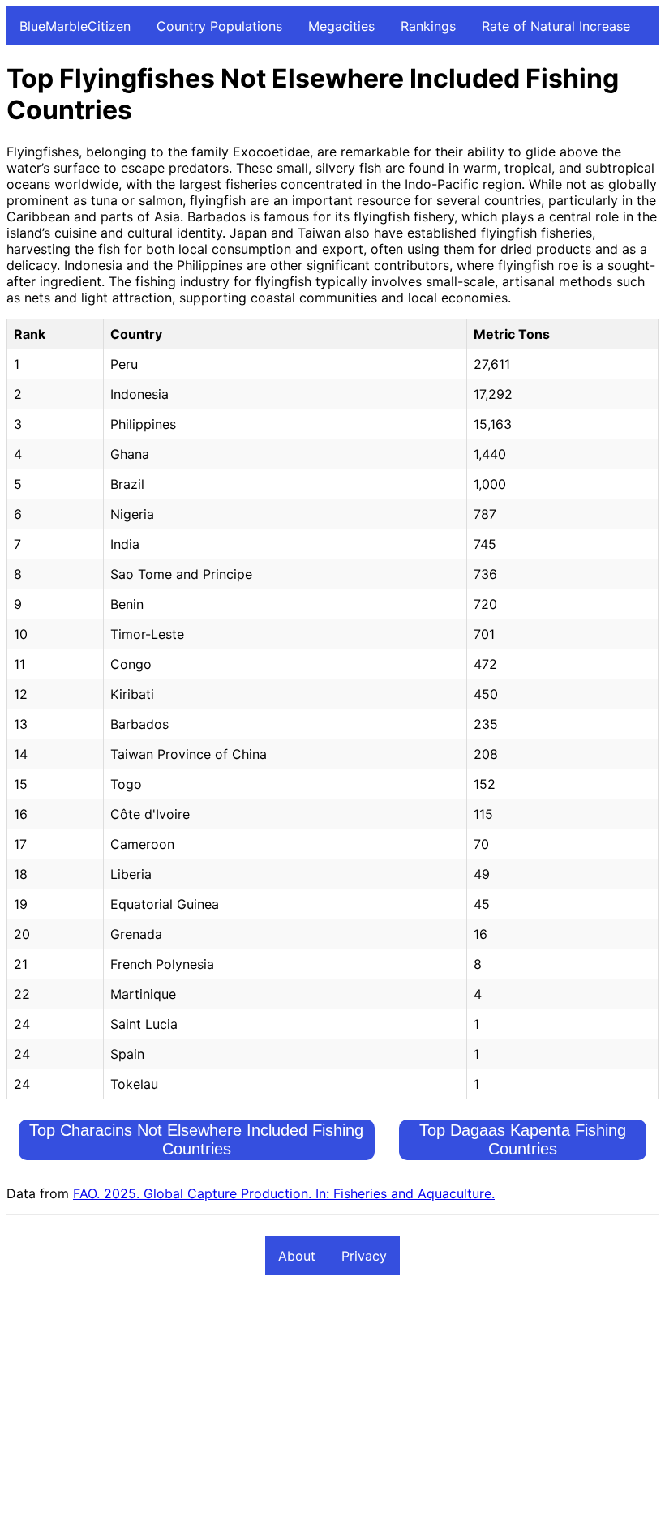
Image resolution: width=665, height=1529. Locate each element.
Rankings (428, 26)
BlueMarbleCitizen (75, 26)
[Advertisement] (332, 1409)
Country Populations (219, 26)
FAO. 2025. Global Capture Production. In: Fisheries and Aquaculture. (284, 1193)
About (296, 1256)
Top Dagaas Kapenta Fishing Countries (522, 1139)
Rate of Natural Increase (556, 26)
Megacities (341, 26)
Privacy (364, 1256)
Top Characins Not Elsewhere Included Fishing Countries (196, 1139)
